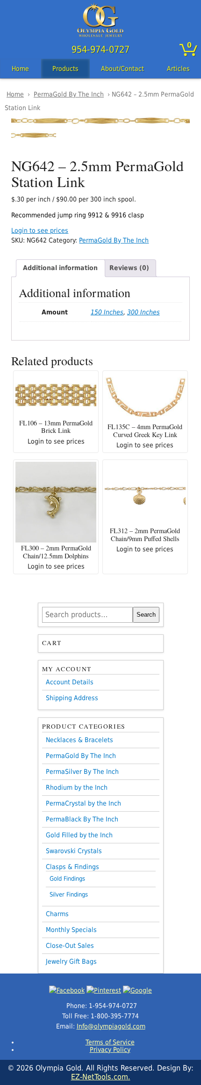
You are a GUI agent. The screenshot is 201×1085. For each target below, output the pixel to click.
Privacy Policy (110, 1049)
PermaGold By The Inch (69, 94)
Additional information (60, 267)
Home (20, 68)
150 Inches (107, 312)
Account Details (69, 682)
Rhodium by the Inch (77, 787)
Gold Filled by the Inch (79, 835)
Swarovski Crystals (74, 851)
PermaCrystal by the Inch (83, 803)
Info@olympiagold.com (111, 1026)
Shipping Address (72, 698)
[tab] (60, 268)
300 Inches (143, 312)
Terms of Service (110, 1042)
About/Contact (122, 68)
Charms (57, 914)
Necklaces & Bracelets (79, 740)
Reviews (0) (129, 267)
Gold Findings (67, 878)
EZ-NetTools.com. (100, 1076)
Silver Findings (69, 894)
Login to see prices (39, 230)
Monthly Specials (71, 929)
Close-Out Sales (70, 945)
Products (65, 68)
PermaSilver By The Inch (82, 771)
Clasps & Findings (72, 866)
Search (146, 614)
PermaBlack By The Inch (82, 819)
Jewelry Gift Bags (71, 961)
